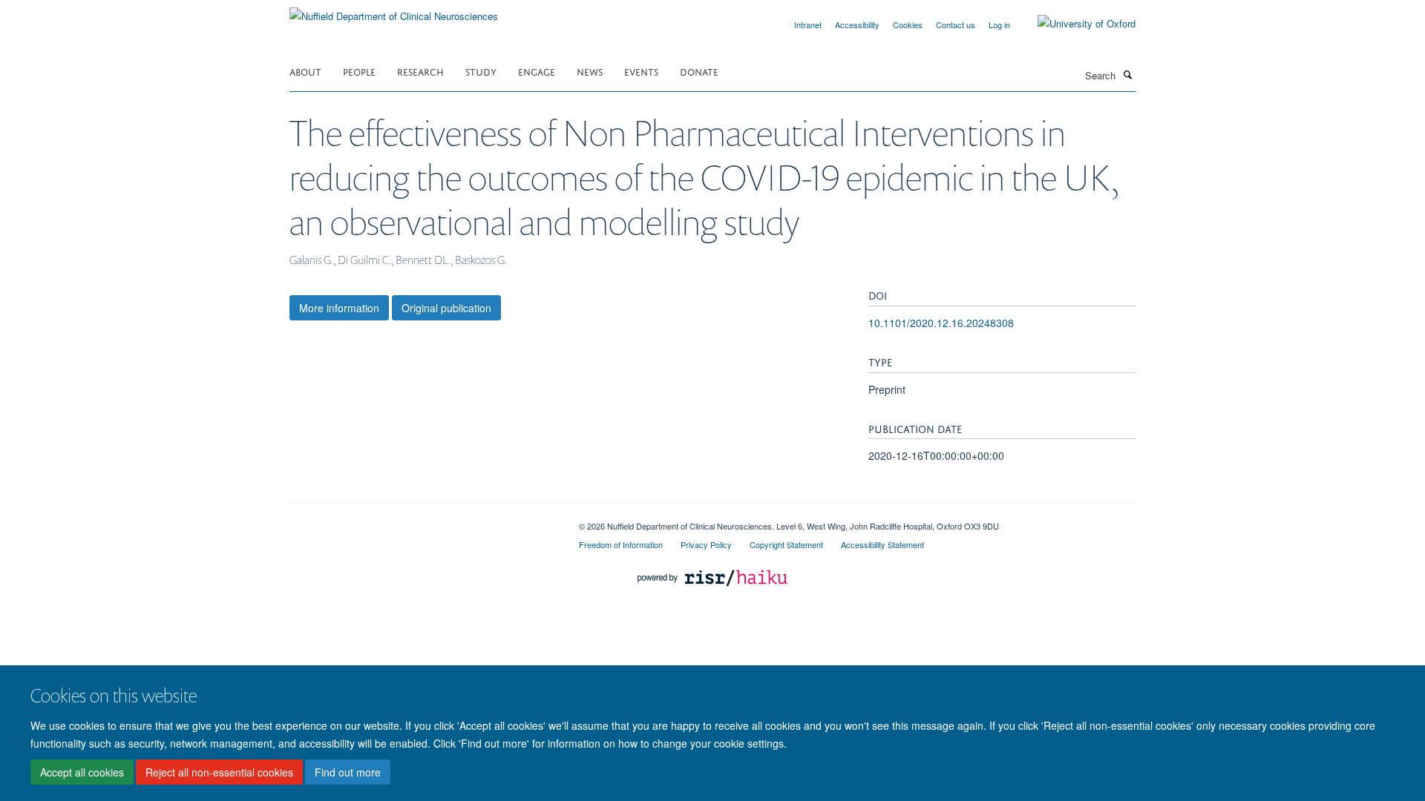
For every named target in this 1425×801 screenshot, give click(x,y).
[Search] (1127, 74)
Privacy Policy (706, 544)
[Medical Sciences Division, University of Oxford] (423, 520)
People (359, 71)
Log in (999, 24)
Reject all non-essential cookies (219, 772)
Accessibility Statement (882, 544)
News (590, 71)
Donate (699, 71)
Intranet (808, 24)
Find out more (348, 772)
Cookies (908, 24)
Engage (536, 71)
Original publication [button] (446, 307)
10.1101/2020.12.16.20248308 (941, 322)
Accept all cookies (82, 772)
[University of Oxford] (1075, 24)
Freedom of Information (621, 544)
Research (420, 71)
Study (481, 71)
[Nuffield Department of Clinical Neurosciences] (393, 11)
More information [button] (339, 307)
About (305, 71)
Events (641, 71)
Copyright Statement (786, 544)
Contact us (955, 24)
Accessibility (857, 24)
